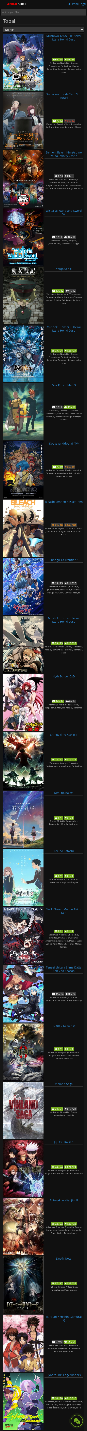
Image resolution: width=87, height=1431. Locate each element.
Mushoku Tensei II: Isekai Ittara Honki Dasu (64, 328)
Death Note (63, 1258)
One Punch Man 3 (64, 385)
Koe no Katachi (64, 851)
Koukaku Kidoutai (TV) (64, 443)
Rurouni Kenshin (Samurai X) (64, 1318)
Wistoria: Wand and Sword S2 (64, 212)
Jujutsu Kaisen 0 (64, 1026)
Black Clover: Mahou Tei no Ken (64, 911)
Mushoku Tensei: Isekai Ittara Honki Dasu (64, 619)
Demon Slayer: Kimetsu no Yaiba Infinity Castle (64, 154)
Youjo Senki (64, 269)
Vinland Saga (64, 1084)
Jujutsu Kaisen (63, 1142)
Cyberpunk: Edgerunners (64, 1375)
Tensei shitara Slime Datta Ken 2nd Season (64, 969)
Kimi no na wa (63, 793)
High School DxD (64, 676)
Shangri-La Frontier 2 (64, 560)
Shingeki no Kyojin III (64, 1200)
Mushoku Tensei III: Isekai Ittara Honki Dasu (63, 37)
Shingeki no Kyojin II (63, 734)
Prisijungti (78, 4)
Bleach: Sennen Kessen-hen (64, 502)
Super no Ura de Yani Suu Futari (63, 96)
